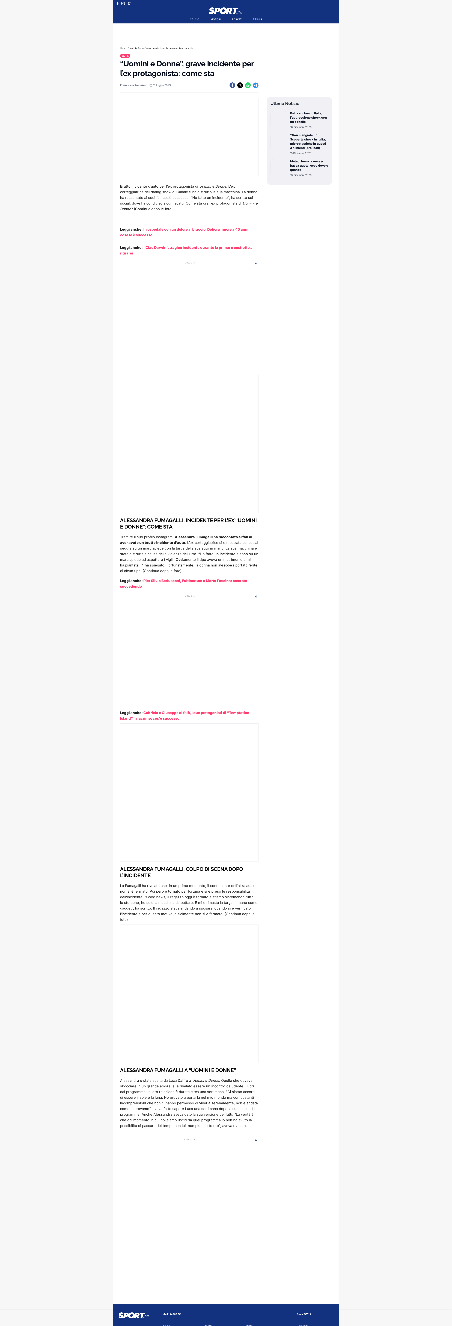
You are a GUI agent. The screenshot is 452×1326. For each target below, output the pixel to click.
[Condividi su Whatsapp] (248, 85)
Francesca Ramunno (133, 85)
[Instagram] (123, 3)
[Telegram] (129, 3)
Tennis (257, 19)
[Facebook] (118, 3)
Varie (125, 56)
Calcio (194, 19)
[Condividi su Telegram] (255, 85)
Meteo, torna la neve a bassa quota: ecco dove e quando (309, 166)
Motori (216, 19)
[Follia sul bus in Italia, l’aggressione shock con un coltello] (278, 120)
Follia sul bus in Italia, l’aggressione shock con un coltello (308, 118)
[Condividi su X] (240, 85)
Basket (237, 19)
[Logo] (226, 10)
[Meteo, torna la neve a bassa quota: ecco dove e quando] (278, 168)
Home (123, 48)
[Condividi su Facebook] (232, 85)
